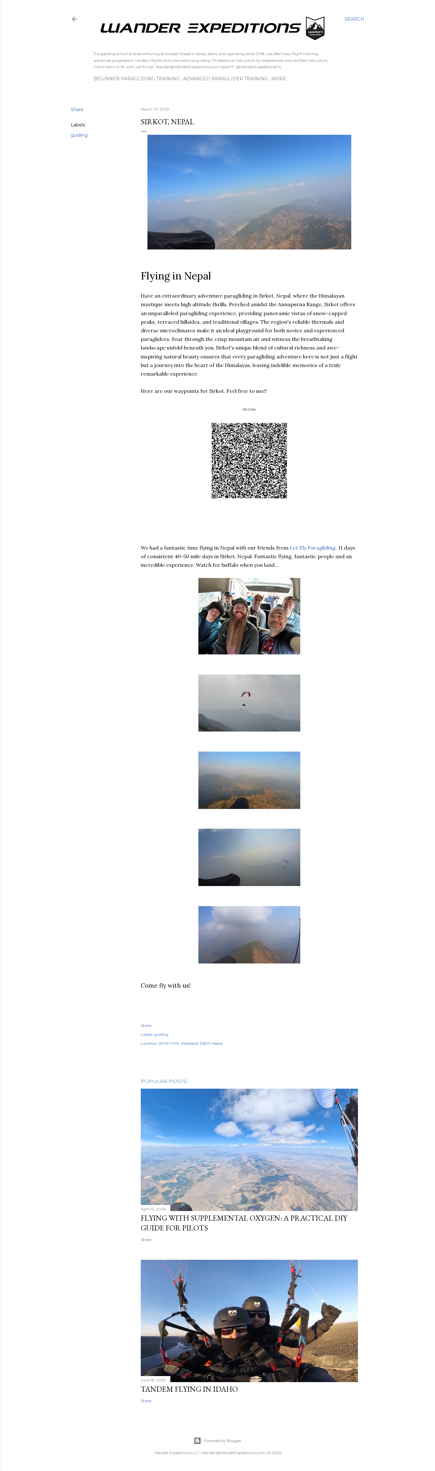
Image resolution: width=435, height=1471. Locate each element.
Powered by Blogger (222, 1440)
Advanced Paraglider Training (225, 79)
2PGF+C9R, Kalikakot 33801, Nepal (191, 1043)
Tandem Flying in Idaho (189, 1389)
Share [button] (77, 109)
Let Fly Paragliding (313, 547)
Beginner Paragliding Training (137, 79)
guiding (79, 135)
